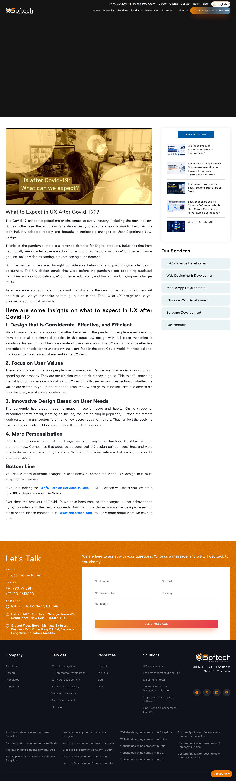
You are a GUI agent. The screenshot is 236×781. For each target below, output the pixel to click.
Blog (205, 3)
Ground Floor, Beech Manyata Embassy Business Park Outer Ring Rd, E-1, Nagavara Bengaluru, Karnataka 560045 (42, 629)
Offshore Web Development (187, 300)
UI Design (57, 707)
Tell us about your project (208, 10)
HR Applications (153, 666)
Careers (11, 672)
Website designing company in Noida (143, 739)
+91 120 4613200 (20, 594)
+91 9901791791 (117, 4)
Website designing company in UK (141, 759)
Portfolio (166, 10)
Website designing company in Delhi (143, 746)
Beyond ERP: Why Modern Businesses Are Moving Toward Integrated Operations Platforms (204, 169)
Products (136, 10)
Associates (151, 10)
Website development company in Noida (88, 743)
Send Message (156, 624)
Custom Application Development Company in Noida (199, 744)
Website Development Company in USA (88, 763)
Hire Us (183, 10)
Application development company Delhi (31, 749)
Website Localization (64, 693)
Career (163, 3)
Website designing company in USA (142, 752)
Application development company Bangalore (27, 734)
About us (108, 10)
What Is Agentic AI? (201, 222)
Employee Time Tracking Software (158, 699)
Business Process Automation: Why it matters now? (200, 149)
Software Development (183, 312)
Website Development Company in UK (87, 756)
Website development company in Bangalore (84, 734)
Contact (185, 3)
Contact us (13, 686)
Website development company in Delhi (88, 749)
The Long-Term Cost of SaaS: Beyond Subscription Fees (205, 187)
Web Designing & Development (190, 276)
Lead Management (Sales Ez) (161, 672)
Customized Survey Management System (156, 688)
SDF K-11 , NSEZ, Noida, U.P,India (35, 606)
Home (96, 10)
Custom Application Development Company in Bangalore (199, 734)
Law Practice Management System (159, 709)
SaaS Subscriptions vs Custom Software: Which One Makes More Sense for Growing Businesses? (204, 207)
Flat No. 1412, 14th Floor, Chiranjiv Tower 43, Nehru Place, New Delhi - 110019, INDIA (43, 616)
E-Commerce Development (187, 263)
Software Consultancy (65, 686)
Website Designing (63, 666)
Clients (173, 3)
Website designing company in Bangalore (146, 732)
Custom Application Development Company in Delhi (199, 755)
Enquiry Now (222, 773)
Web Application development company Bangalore (31, 758)
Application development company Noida (31, 743)
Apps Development (63, 700)
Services (122, 10)
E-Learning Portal (154, 679)
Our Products (176, 325)
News (196, 3)
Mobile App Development (185, 288)
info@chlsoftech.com (142, 4)
